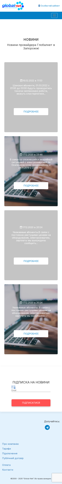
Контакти (7, 469)
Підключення (9, 453)
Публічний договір (13, 458)
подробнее (31, 111)
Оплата (6, 465)
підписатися (31, 402)
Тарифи (6, 448)
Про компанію (10, 443)
